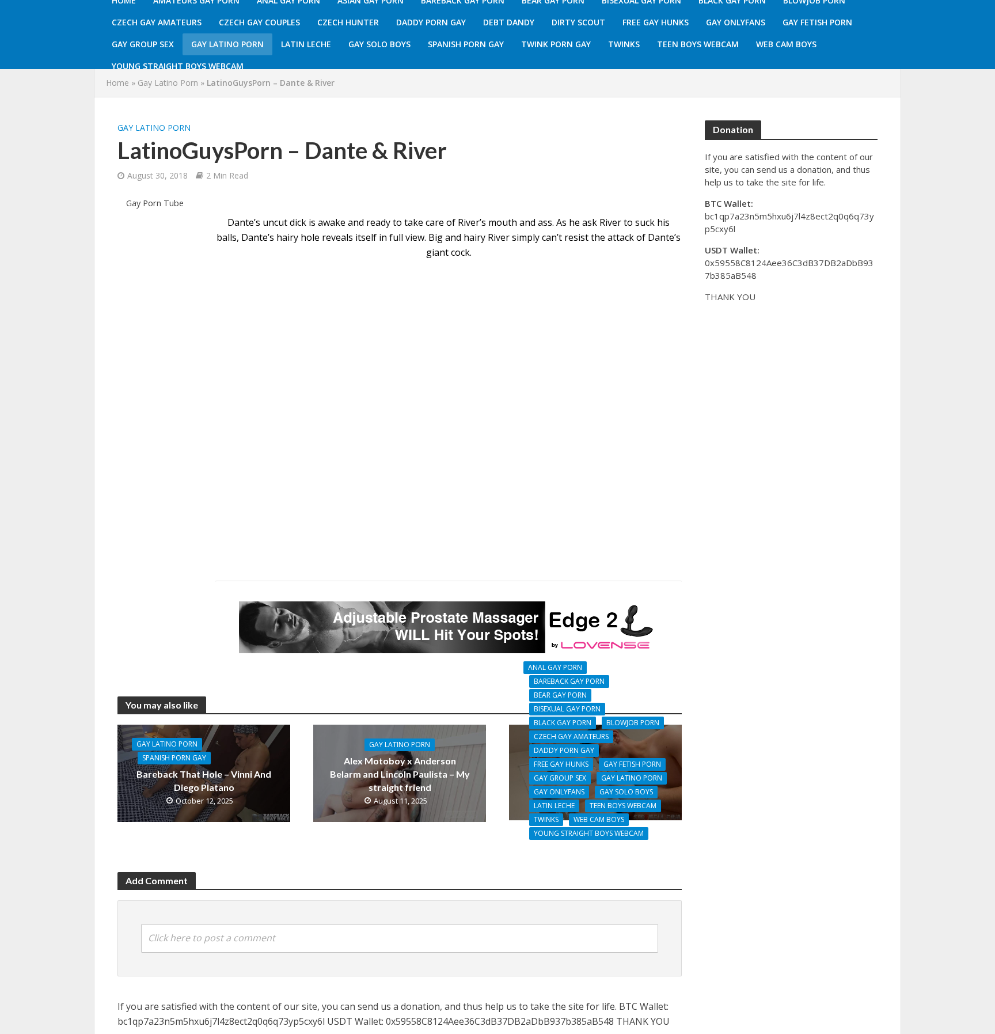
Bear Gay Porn (560, 695)
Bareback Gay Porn (569, 681)
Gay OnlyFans (735, 22)
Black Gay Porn (562, 723)
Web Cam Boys (786, 44)
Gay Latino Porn (227, 44)
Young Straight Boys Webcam (178, 65)
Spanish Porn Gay (466, 44)
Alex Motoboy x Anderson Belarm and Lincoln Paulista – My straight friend (400, 774)
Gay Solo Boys (379, 44)
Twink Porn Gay (556, 44)
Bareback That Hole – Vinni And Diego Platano (203, 780)
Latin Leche (306, 44)
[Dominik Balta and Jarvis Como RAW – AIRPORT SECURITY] (595, 771)
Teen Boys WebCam (698, 44)
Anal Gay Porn (555, 667)
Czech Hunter (348, 22)
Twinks (624, 44)
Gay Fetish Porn (817, 22)
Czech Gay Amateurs (157, 22)
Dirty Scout (578, 22)
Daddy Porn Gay (431, 22)
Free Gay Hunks (655, 22)
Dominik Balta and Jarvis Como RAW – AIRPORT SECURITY (595, 856)
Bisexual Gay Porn (567, 709)
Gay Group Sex (143, 44)
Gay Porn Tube (155, 203)
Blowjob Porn (632, 723)
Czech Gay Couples (259, 22)
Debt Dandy (508, 22)
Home (117, 82)
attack (620, 237)
